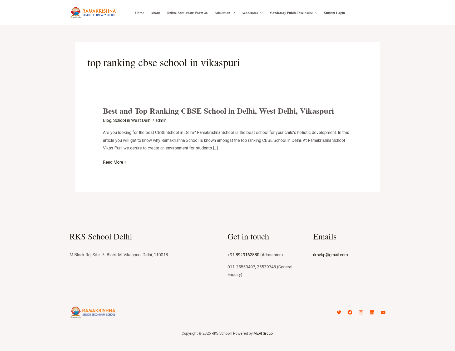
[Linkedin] (372, 312)
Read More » (114, 162)
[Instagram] (361, 312)
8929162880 (247, 254)
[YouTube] (383, 312)
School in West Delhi (132, 120)
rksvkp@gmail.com (330, 254)
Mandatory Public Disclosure (291, 12)
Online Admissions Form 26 (187, 12)
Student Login (334, 12)
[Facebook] (350, 312)
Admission (222, 12)
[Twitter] (339, 312)
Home (139, 12)
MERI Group (263, 333)
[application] (232, 12)
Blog (107, 120)
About (155, 12)
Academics (250, 12)
